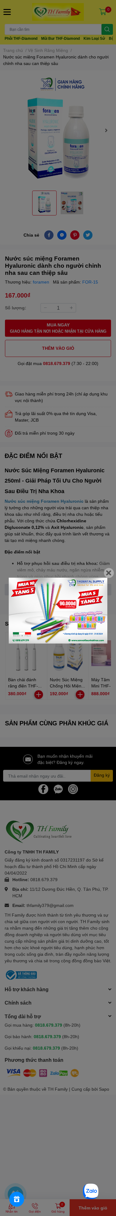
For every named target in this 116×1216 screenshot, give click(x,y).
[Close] (109, 573)
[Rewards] (16, 1199)
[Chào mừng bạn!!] (58, 610)
